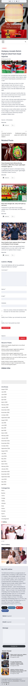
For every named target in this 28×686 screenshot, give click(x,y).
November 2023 (5, 474)
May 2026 (3, 397)
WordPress (6, 682)
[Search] (25, 42)
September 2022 (5, 476)
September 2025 (5, 417)
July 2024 (3, 453)
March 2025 (4, 433)
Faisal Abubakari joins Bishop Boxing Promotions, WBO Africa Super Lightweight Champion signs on (13, 164)
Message (5, 628)
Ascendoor (16, 681)
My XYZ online (14, 24)
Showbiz (3, 511)
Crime (3, 495)
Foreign (3, 498)
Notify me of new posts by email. (10, 323)
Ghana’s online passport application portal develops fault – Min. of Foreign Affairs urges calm (14, 354)
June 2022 (4, 479)
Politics (3, 508)
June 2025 (4, 425)
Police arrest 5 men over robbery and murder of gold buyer (18, 655)
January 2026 (4, 407)
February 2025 (4, 435)
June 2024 (4, 456)
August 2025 (4, 420)
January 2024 (4, 469)
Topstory (3, 516)
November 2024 (5, 443)
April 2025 (3, 430)
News (2, 506)
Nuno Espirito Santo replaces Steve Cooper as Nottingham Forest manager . (13, 243)
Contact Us (14, 646)
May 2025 (3, 428)
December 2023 (5, 471)
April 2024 (3, 461)
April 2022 (3, 484)
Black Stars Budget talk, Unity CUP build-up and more (13, 204)
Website (3, 303)
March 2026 (4, 402)
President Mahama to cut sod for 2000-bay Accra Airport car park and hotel (14, 358)
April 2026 (3, 399)
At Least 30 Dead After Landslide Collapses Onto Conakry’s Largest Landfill (16, 663)
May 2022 (3, 482)
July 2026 (3, 392)
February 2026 (5, 404)
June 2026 (4, 394)
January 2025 (4, 438)
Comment (4, 270)
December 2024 (5, 440)
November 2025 (5, 412)
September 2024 (5, 448)
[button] (25, 525)
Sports (4, 48)
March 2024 (4, 464)
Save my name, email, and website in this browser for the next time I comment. (15, 310)
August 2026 (4, 389)
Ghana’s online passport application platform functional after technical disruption (12, 350)
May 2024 (3, 458)
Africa (2, 490)
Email (3, 296)
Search (3, 336)
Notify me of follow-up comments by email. (13, 317)
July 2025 (3, 422)
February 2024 (5, 466)
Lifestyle (3, 503)
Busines (3, 493)
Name (3, 289)
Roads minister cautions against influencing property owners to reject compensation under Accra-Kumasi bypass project (13, 363)
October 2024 (4, 446)
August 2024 (4, 451)
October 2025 (4, 415)
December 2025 (5, 410)
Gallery (3, 501)
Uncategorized (5, 518)
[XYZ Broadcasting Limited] (14, 563)
